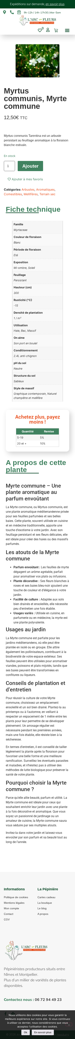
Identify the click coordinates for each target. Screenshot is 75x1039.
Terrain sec (47, 194)
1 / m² (17, 318)
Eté (16, 255)
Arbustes (28, 189)
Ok (25, 1032)
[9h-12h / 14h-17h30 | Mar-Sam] (19, 12)
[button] (67, 30)
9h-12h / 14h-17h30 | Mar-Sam (42, 12)
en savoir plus (55, 4)
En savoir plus (42, 1032)
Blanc (17, 242)
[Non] (69, 1024)
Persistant (20, 280)
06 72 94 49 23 (48, 999)
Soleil (31, 267)
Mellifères (31, 194)
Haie (16, 330)
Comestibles (13, 194)
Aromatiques (45, 189)
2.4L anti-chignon (25, 356)
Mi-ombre (20, 267)
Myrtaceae (20, 229)
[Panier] (55, 30)
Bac (23, 330)
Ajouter (30, 166)
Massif (31, 330)
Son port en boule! (25, 343)
